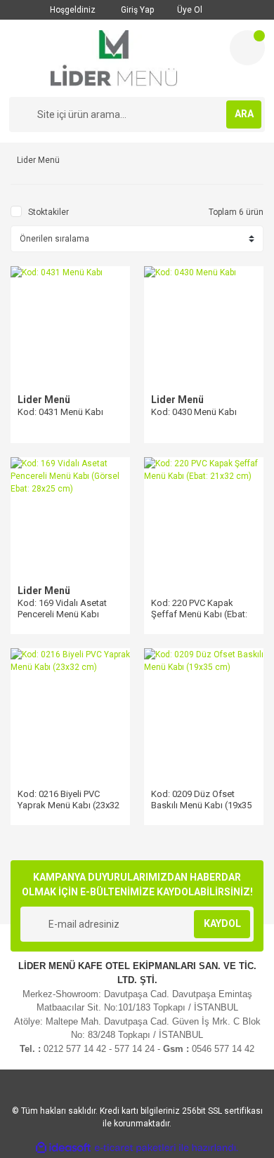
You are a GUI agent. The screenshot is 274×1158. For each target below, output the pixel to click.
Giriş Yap (136, 10)
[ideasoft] (63, 1147)
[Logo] (114, 58)
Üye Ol (188, 10)
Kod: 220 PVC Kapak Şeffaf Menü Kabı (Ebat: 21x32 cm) (199, 614)
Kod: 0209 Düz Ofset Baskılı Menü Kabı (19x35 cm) (201, 805)
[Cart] (247, 47)
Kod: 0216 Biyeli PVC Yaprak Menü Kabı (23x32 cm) (68, 805)
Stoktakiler (48, 212)
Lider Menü (44, 399)
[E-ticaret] (135, 1147)
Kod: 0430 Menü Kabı (194, 412)
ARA (244, 113)
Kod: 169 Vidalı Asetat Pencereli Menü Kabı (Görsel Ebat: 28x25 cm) (66, 614)
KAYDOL (222, 923)
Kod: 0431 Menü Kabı (60, 412)
